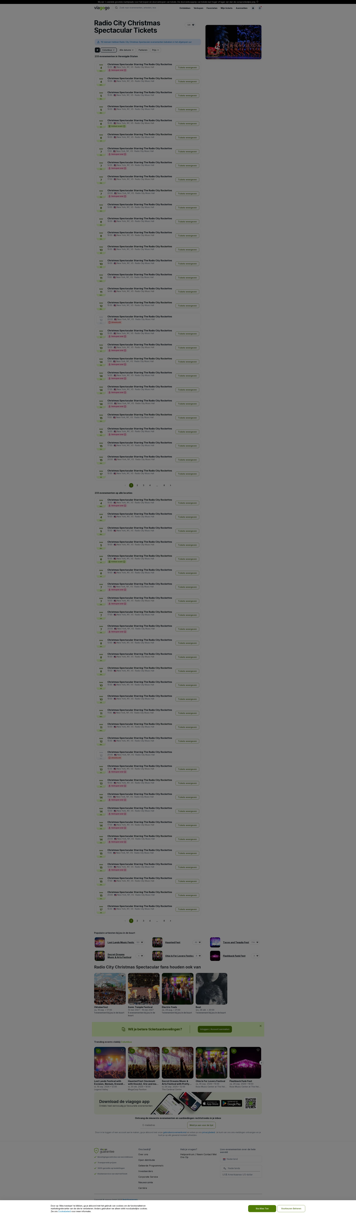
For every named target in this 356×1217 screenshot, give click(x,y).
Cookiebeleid (64, 1211)
